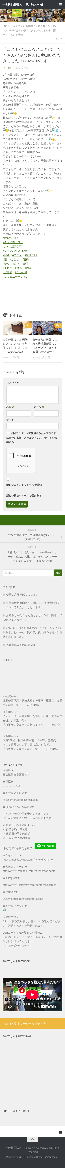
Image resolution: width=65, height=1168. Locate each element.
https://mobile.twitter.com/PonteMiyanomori (28, 859)
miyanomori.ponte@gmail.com (20, 799)
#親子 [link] (25, 263)
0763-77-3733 (11, 785)
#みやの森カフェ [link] (13, 242)
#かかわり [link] (21, 272)
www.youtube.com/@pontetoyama (23, 898)
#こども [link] (17, 255)
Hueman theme (51, 1157)
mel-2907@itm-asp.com (17, 945)
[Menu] (60, 4)
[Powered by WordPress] (20, 1157)
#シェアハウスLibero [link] (15, 251)
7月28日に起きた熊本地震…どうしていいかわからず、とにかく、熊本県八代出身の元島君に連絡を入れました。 (32, 632)
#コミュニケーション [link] (16, 276)
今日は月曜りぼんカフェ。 (22, 594)
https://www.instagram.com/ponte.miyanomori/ (30, 884)
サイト (10, 419)
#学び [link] (6, 263)
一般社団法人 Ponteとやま (23, 4)
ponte (9, 68)
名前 (10, 406)
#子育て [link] (7, 268)
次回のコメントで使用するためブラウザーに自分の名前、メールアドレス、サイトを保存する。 (32, 438)
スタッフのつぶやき (39, 30)
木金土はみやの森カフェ (21, 644)
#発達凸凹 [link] (31, 255)
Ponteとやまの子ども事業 (18, 26)
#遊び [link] (15, 263)
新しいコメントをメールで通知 (24, 484)
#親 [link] (5, 259)
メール (39, 406)
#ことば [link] (14, 259)
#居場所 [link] (7, 272)
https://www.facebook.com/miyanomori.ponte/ (30, 871)
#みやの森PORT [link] (12, 246)
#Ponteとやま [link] (11, 238)
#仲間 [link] (28, 268)
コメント (13, 382)
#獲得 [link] (25, 259)
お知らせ (40, 26)
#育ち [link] (18, 268)
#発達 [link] (6, 255)
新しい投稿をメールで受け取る (24, 495)
